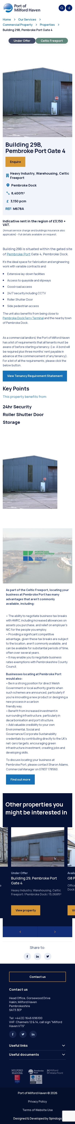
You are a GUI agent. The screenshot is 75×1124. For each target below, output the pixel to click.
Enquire (15, 162)
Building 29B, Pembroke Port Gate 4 (27, 30)
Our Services (27, 19)
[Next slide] (55, 931)
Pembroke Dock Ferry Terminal (23, 318)
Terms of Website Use (37, 1110)
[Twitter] (23, 1034)
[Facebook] (12, 1034)
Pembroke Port (18, 254)
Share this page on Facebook (27, 956)
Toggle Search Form (62, 8)
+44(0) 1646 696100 (28, 1018)
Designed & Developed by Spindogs (37, 1118)
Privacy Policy (37, 1101)
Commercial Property (18, 25)
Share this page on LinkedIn (37, 956)
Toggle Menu (69, 8)
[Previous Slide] (20, 931)
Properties (47, 25)
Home (7, 19)
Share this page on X (47, 956)
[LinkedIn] (33, 1034)
